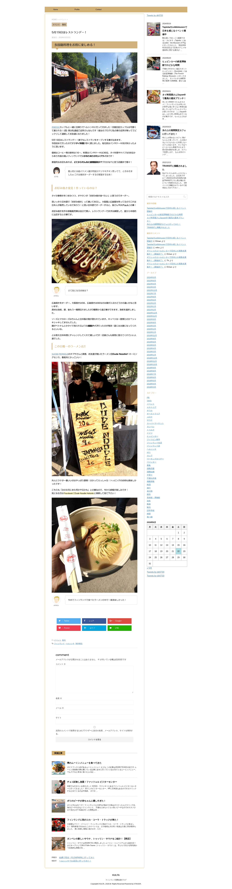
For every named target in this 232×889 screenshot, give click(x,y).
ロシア (150, 456)
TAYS (149, 401)
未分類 (150, 491)
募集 (149, 465)
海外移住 (78, 644)
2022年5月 (151, 300)
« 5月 (149, 568)
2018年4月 (151, 384)
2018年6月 (151, 377)
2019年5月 (151, 345)
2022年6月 (151, 297)
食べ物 (150, 517)
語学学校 (150, 510)
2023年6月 (151, 281)
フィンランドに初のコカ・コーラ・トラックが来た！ (93, 820)
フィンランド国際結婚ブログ (116, 880)
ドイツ (150, 433)
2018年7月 (151, 374)
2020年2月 (151, 329)
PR (148, 397)
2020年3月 (151, 326)
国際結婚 (150, 472)
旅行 (149, 488)
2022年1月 (151, 306)
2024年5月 (151, 277)
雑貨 (149, 514)
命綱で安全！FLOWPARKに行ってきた (76, 857)
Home (55, 9)
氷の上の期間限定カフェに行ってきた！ (164, 224)
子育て (150, 475)
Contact (99, 9)
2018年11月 (152, 361)
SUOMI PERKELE (60, 354)
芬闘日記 (56, 127)
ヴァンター (151, 462)
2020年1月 (151, 332)
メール (60, 708)
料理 (149, 485)
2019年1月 (151, 355)
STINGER (137, 884)
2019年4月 (151, 348)
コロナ (150, 417)
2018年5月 (151, 381)
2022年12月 (152, 290)
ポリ (149, 452)
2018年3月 (151, 387)
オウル (150, 410)
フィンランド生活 (154, 443)
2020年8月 (151, 322)
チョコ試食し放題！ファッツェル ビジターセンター (92, 782)
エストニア (151, 407)
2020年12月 (152, 313)
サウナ (150, 420)
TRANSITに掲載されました (158, 227)
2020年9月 (151, 319)
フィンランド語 (153, 446)
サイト (58, 718)
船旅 (149, 504)
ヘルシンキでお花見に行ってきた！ (75, 861)
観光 (64, 640)
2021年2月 (151, 310)
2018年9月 (151, 368)
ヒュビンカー (152, 436)
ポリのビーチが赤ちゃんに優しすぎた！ (86, 801)
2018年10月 (152, 364)
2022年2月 (151, 303)
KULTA (116, 875)
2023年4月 (151, 284)
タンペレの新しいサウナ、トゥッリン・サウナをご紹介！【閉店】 (99, 839)
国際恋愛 (150, 468)
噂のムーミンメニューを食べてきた (84, 763)
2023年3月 (151, 287)
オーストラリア (153, 414)
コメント (61, 664)
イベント (57, 640)
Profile (77, 9)
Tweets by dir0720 (155, 15)
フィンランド (59, 644)
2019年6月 (151, 342)
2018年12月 (152, 358)
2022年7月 (151, 293)
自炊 (149, 501)
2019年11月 (152, 335)
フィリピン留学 (153, 439)
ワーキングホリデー (155, 459)
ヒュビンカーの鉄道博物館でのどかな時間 (165, 214)
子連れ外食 (151, 478)
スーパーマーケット (155, 423)
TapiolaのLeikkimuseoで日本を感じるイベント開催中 (174, 30)
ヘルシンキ (70, 644)
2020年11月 (152, 316)
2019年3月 (151, 351)
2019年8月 (151, 339)
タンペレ (150, 426)
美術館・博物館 (153, 497)
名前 (59, 698)
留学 (149, 494)
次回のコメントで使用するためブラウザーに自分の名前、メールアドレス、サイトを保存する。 (94, 732)
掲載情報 (150, 481)
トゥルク (150, 430)
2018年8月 (151, 371)
